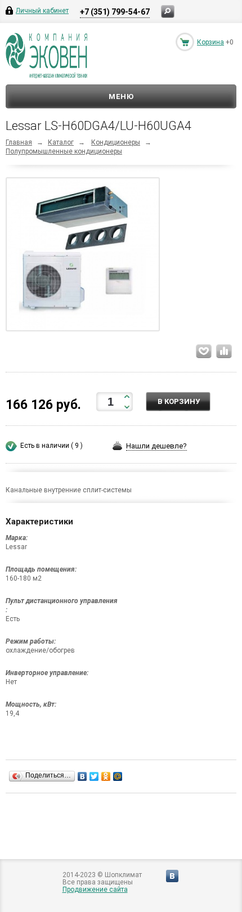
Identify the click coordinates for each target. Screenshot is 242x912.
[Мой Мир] (118, 776)
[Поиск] (167, 11)
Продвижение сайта (95, 889)
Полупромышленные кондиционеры (64, 151)
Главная (19, 142)
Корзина (210, 42)
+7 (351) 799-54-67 (115, 11)
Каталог (61, 142)
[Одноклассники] (106, 776)
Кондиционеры (115, 142)
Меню (121, 96)
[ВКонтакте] (82, 776)
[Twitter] (94, 776)
